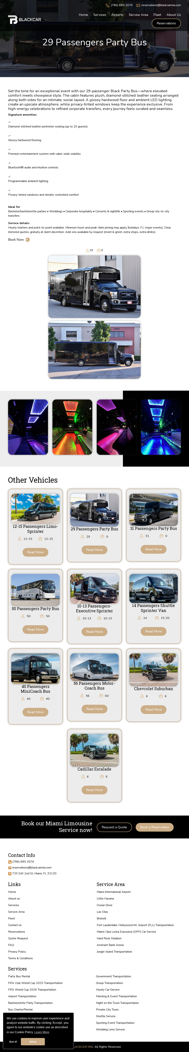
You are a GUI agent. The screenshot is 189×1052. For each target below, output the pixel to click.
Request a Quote (114, 827)
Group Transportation (109, 983)
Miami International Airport (114, 892)
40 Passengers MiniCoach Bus (35, 689)
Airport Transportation (22, 996)
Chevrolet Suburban (153, 688)
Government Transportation (113, 976)
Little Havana (105, 899)
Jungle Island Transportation (114, 952)
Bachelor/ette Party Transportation (30, 1003)
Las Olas (102, 912)
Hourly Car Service (108, 990)
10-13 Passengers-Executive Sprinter (94, 608)
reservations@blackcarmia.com (161, 5)
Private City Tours (107, 1010)
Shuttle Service (106, 1016)
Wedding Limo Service (110, 1029)
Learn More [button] (41, 1032)
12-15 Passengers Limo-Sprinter (35, 529)
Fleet (11, 918)
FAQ (11, 945)
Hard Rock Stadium (109, 938)
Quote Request (18, 938)
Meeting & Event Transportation (116, 996)
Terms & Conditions (20, 958)
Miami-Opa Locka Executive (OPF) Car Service (126, 932)
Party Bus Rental (19, 976)
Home (12, 892)
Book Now (16, 239)
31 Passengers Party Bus (153, 528)
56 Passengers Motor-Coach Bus (94, 686)
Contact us (15, 925)
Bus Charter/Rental (20, 1010)
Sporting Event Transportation (115, 1023)
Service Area (16, 912)
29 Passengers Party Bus (94, 529)
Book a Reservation (154, 827)
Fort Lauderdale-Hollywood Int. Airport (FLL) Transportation (135, 925)
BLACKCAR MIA (82, 1047)
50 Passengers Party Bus (35, 608)
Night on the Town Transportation (117, 1003)
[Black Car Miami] (24, 19)
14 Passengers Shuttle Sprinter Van (153, 608)
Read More (35, 552)
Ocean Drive (104, 905)
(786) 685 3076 (122, 5)
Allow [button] (32, 1041)
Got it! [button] (13, 1041)
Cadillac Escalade (94, 769)
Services (13, 905)
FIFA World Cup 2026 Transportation (32, 990)
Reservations (166, 23)
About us (14, 899)
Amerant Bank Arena (110, 945)
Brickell (101, 918)
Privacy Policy (17, 952)
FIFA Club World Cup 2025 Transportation (35, 983)
